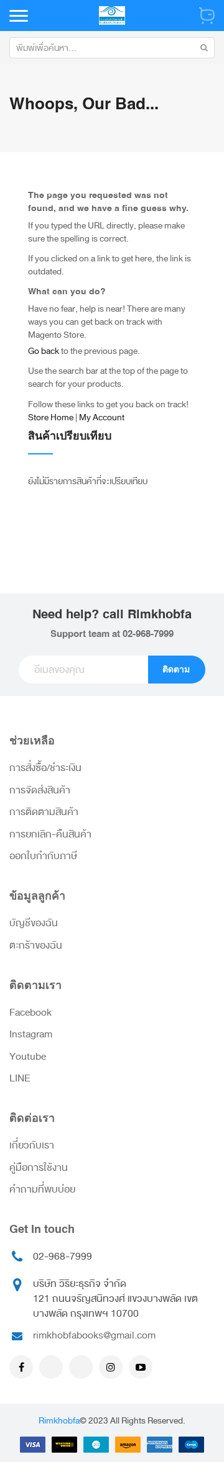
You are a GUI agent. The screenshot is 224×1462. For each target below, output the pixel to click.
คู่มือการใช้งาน (38, 1168)
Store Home (50, 417)
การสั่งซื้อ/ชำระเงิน (45, 768)
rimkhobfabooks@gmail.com (94, 1335)
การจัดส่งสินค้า (39, 790)
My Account (101, 417)
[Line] (51, 1367)
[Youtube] (140, 1367)
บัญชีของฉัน (33, 923)
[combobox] (112, 47)
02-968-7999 (148, 634)
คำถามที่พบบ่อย (42, 1189)
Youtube (27, 1057)
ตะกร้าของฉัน (35, 945)
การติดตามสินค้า (43, 812)
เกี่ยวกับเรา (31, 1145)
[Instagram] (111, 1367)
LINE (19, 1078)
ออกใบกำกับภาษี (43, 856)
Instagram (30, 1034)
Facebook (30, 1012)
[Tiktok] (81, 1367)
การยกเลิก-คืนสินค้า (50, 834)
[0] (207, 15)
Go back (43, 351)
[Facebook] (21, 1367)
